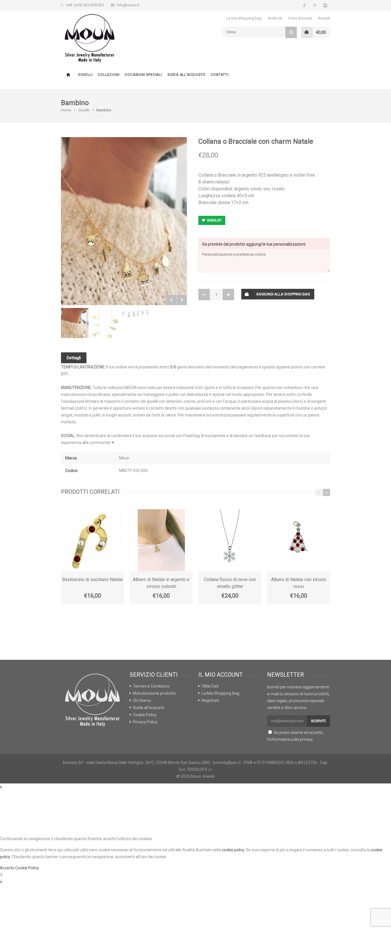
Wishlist (214, 220)
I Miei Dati (210, 686)
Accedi (324, 18)
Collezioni (108, 75)
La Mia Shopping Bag (220, 693)
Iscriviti (318, 721)
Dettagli (74, 358)
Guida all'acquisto (186, 75)
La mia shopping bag (243, 18)
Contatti (219, 75)
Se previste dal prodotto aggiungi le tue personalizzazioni (253, 244)
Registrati (210, 700)
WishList (275, 18)
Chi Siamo (142, 700)
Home (68, 75)
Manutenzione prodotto (154, 693)
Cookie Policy (145, 714)
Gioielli (85, 75)
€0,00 (321, 32)
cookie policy (233, 850)
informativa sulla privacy (291, 739)
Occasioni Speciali (143, 75)
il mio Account (300, 18)
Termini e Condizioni (151, 686)
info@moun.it (128, 5)
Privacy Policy (145, 722)
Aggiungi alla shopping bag (283, 294)
